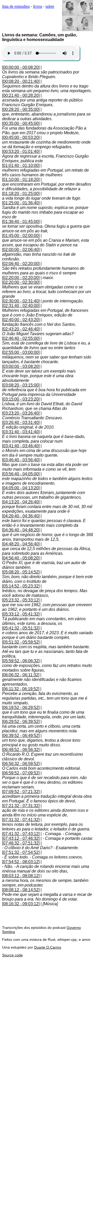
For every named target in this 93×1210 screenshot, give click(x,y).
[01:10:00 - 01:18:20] (21, 179)
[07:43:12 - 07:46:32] (21, 838)
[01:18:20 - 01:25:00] (21, 193)
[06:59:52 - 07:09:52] (21, 773)
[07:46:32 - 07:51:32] (21, 843)
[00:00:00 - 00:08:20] (21, 67)
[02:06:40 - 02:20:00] (21, 263)
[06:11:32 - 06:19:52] (20, 689)
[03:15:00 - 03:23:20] (21, 399)
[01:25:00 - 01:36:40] (21, 203)
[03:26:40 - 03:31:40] (21, 422)
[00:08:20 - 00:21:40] (21, 81)
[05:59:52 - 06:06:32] (21, 661)
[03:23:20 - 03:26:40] (21, 413)
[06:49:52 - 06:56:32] (21, 749)
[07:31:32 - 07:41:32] (21, 819)
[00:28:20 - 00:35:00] (21, 109)
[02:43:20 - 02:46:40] (21, 329)
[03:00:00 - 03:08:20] (21, 366)
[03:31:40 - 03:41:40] (21, 432)
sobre (49, 6)
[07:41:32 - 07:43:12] (21, 834)
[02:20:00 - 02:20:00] (21, 277)
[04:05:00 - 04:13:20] (21, 488)
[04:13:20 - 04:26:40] (21, 502)
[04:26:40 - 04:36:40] (21, 516)
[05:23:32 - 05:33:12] (21, 600)
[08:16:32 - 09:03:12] (21, 904)
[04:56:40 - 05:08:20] (21, 558)
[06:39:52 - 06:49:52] (21, 735)
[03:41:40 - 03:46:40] (21, 446)
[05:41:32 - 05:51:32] (21, 628)
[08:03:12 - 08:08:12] (21, 876)
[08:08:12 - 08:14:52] (21, 890)
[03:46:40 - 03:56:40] (21, 460)
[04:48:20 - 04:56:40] (21, 544)
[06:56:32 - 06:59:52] (21, 763)
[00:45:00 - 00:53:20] (21, 137)
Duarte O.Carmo (47, 947)
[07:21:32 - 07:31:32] (21, 805)
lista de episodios (16, 6)
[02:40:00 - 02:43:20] (21, 319)
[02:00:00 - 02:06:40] (21, 249)
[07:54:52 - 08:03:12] (21, 862)
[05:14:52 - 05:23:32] (21, 586)
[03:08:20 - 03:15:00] (21, 385)
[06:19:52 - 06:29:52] (21, 707)
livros (37, 6)
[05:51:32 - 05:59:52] (21, 642)
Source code (12, 955)
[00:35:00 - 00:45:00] (21, 123)
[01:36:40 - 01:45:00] (21, 221)
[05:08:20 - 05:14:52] (21, 572)
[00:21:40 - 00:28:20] (21, 95)
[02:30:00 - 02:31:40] (21, 301)
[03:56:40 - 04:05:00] (21, 474)
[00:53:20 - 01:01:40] (21, 151)
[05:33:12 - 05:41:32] (21, 614)
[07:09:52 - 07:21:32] (21, 791)
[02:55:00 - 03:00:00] (21, 352)
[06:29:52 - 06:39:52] (21, 721)
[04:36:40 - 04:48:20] (21, 530)
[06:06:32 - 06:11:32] (20, 675)
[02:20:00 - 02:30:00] (21, 282)
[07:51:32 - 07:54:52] (21, 852)
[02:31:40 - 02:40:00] (21, 305)
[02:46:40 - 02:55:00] (21, 338)
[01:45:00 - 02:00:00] (21, 235)
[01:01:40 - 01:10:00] (21, 165)
